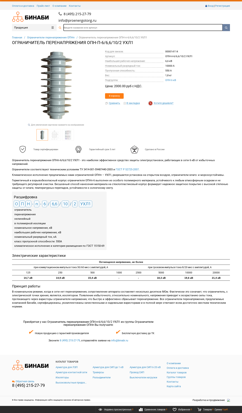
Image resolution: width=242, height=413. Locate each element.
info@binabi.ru (119, 340)
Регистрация (222, 5)
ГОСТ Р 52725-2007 (127, 169)
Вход (210, 5)
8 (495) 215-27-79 (77, 13)
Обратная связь (25, 381)
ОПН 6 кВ (170, 80)
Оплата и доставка (23, 5)
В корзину (114, 95)
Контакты (75, 5)
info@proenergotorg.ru (77, 20)
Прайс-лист (43, 5)
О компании (59, 5)
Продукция (21, 27)
